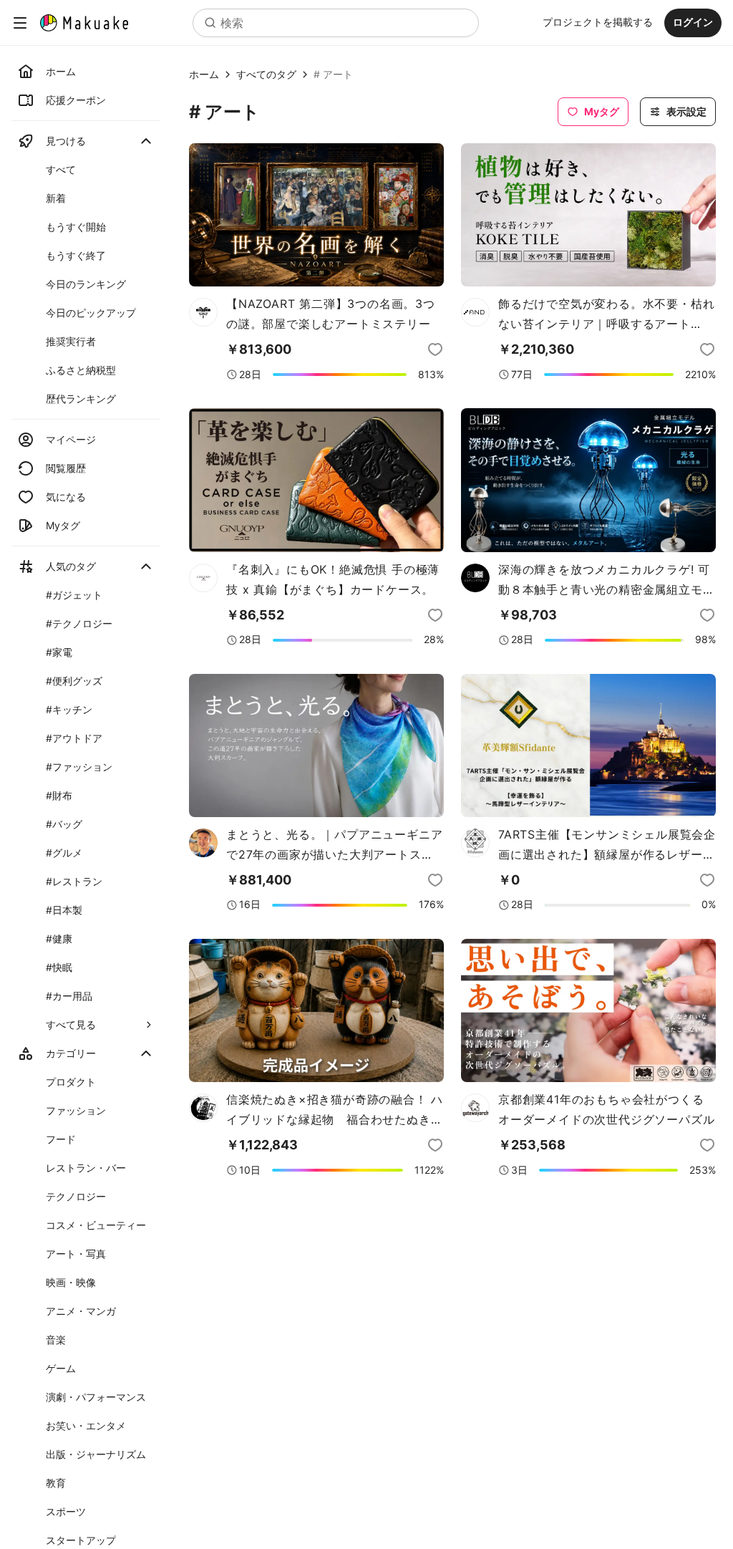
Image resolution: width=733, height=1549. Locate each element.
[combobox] (336, 23)
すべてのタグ (266, 74)
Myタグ (601, 111)
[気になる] (435, 349)
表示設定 (686, 111)
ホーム (204, 74)
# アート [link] (333, 74)
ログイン (693, 22)
